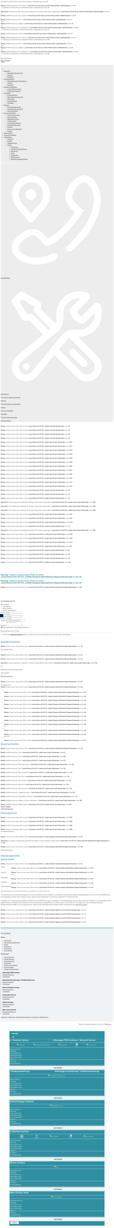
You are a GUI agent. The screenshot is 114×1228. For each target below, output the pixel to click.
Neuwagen (7, 71)
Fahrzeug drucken (6, 590)
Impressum (4, 1017)
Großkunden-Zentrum (57, 995)
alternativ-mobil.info (81, 904)
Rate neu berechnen (6, 676)
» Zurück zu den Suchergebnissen (10, 565)
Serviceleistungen (9, 961)
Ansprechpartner (12, 101)
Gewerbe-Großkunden (10, 87)
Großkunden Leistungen (14, 89)
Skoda (13, 153)
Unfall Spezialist (11, 121)
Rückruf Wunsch (7, 608)
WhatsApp (12, 1059)
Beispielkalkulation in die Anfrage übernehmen (16, 627)
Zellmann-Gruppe (12, 143)
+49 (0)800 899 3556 (15, 1063)
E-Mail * (3, 618)
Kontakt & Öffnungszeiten (11, 969)
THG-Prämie (10, 99)
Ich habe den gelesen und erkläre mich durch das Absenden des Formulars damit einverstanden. (37, 634)
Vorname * (4, 616)
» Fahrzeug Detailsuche (7, 568)
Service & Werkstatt (10, 113)
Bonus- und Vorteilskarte (14, 129)
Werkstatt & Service (13, 119)
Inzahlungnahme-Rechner (9, 593)
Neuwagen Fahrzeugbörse (15, 73)
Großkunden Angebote (14, 91)
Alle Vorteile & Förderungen (15, 97)
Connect (9, 131)
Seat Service (14, 155)
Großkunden (7, 963)
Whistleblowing (44, 1017)
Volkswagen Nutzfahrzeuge (19, 149)
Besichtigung (6, 606)
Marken (9, 145)
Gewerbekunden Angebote (15, 109)
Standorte (10, 139)
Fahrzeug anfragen (6, 597)
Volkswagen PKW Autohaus (57, 973)
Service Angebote (12, 111)
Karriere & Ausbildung (10, 135)
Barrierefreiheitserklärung (23, 1017)
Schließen (14, 1222)
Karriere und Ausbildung (11, 965)
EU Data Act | (36, 1017)
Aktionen (9, 75)
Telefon (5, 620)
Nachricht (4, 625)
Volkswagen (14, 147)
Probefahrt (10, 77)
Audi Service (14, 151)
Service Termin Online (13, 115)
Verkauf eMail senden (16, 1055)
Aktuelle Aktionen (9, 959)
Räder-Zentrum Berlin (57, 1010)
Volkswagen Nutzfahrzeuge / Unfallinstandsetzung (57, 980)
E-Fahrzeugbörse (12, 95)
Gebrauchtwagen (9, 79)
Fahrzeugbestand (9, 957)
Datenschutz (11, 1017)
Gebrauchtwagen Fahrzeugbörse (17, 81)
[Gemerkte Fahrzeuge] (2, 615)
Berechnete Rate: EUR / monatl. (10, 631)
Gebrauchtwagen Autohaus (57, 988)
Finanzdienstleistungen (13, 125)
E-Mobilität (7, 93)
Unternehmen (8, 137)
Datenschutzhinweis (16, 634)
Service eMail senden (16, 1057)
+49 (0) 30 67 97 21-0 (15, 1053)
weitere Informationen (9, 610)
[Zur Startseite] (5, 60)
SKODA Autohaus (57, 1002)
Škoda (6, 944)
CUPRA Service (15, 157)
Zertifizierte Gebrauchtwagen (19, 159)
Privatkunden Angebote (14, 107)
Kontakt (9, 141)
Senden (3, 637)
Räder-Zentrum (8, 133)
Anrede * (3, 612)
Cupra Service (8, 950)
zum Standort (58, 1068)
